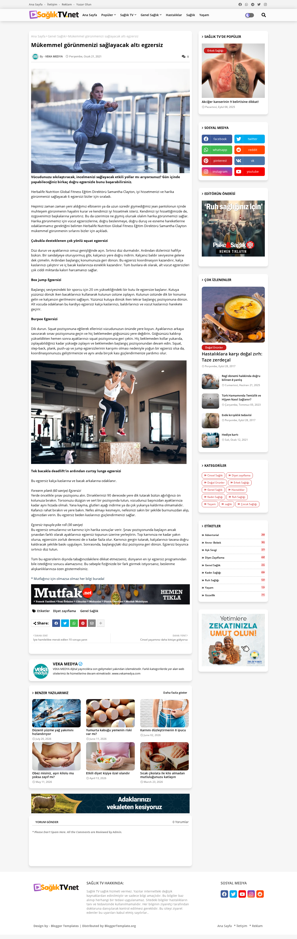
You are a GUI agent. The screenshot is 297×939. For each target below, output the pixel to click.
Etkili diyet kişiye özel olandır (108, 773)
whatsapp (220, 150)
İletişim (52, 4)
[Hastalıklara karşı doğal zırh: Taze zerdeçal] (233, 315)
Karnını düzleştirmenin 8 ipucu (163, 730)
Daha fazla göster (175, 693)
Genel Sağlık (150, 15)
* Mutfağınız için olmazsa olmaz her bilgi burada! (67, 578)
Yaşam (204, 15)
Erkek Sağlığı (241, 482)
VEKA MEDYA (65, 663)
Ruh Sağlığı (238, 497)
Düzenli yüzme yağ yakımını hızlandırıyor (52, 732)
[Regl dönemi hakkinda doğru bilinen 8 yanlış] (210, 381)
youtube (253, 171)
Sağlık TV (126, 15)
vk (252, 161)
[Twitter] (65, 623)
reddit (252, 150)
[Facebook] (56, 623)
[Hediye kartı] (210, 440)
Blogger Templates (65, 926)
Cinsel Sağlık (215, 475)
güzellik (235, 595)
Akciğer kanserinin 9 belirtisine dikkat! (230, 102)
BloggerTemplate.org (120, 926)
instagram (220, 171)
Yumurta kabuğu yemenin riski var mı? (109, 732)
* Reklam (256, 926)
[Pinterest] (83, 623)
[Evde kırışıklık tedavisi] (210, 420)
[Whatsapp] (74, 623)
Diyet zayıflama (64, 611)
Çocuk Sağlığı (249, 504)
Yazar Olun (83, 4)
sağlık (228, 504)
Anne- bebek (235, 542)
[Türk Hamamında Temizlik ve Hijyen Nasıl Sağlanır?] (210, 401)
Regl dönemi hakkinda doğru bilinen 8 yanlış (241, 378)
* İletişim (240, 926)
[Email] (92, 623)
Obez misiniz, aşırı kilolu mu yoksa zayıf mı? (53, 775)
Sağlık (190, 15)
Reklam (67, 4)
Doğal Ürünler (216, 482)
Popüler (107, 15)
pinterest (220, 161)
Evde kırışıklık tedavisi (237, 415)
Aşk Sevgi (235, 550)
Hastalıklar (174, 15)
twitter (252, 139)
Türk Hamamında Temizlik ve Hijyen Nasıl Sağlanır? (241, 397)
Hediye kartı (230, 435)
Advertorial (235, 535)
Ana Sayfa (36, 4)
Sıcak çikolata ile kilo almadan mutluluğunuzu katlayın (162, 775)
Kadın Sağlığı (215, 497)
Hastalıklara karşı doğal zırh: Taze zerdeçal (232, 357)
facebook (220, 139)
